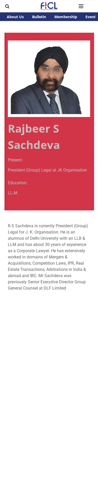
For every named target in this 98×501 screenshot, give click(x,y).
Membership (65, 16)
